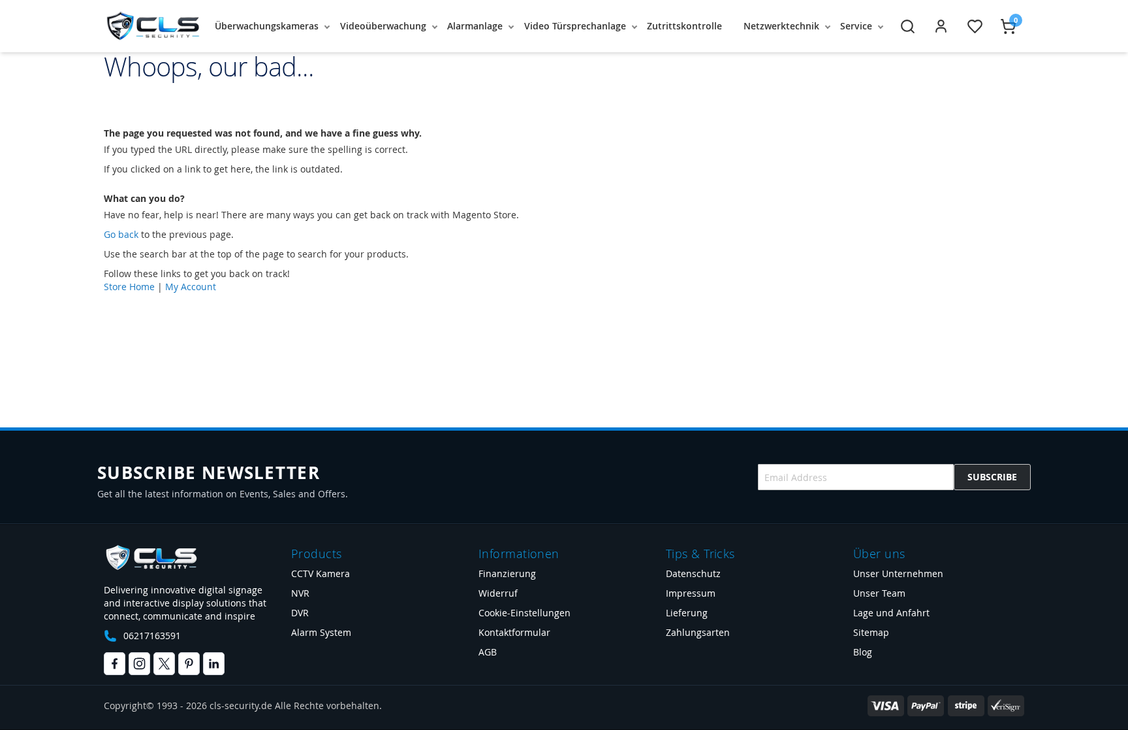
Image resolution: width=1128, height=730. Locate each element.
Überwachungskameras (267, 26)
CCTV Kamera (320, 573)
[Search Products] (908, 26)
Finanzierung (507, 573)
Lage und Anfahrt (891, 612)
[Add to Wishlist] (975, 26)
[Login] (941, 26)
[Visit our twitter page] (164, 663)
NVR (300, 593)
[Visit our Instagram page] (139, 663)
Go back (121, 234)
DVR (300, 612)
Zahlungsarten (698, 632)
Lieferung (687, 612)
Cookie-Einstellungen (524, 612)
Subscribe (992, 477)
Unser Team (879, 593)
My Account (190, 286)
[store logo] (153, 26)
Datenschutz (693, 573)
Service (856, 26)
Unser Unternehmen (898, 573)
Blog (862, 652)
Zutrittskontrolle (684, 26)
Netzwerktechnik (781, 26)
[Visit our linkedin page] (214, 663)
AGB (487, 652)
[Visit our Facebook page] (114, 663)
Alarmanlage (475, 26)
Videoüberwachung (383, 26)
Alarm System (321, 632)
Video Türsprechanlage (575, 26)
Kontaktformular (514, 632)
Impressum (690, 593)
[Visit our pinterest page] (189, 663)
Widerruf (498, 593)
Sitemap (871, 632)
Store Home (129, 286)
